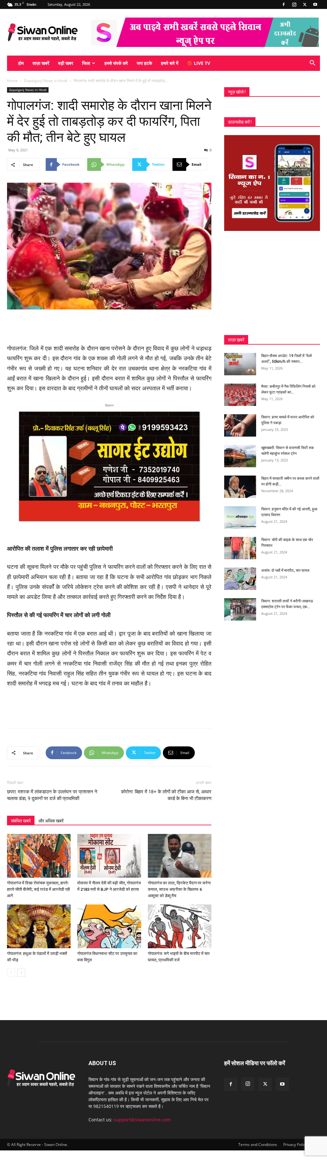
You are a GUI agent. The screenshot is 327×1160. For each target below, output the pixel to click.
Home (12, 80)
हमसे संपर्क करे (116, 63)
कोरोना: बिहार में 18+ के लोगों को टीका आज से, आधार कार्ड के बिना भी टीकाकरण (166, 795)
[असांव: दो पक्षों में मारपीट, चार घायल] (240, 579)
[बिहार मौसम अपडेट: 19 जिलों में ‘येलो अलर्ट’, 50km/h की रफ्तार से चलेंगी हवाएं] (240, 364)
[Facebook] (283, 4)
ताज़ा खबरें (41, 63)
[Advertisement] (109, 327)
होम (21, 63)
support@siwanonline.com (142, 1120)
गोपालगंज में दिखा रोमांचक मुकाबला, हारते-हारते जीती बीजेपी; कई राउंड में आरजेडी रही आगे (38, 889)
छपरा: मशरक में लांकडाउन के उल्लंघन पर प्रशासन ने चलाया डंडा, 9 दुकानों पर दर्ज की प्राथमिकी (52, 795)
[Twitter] (304, 4)
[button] (312, 64)
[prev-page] (11, 973)
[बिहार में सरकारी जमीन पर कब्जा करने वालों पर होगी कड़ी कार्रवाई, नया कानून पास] (240, 487)
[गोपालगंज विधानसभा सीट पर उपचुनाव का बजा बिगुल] (109, 926)
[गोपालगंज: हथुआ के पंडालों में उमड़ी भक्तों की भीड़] (39, 926)
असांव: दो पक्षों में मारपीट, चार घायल (285, 570)
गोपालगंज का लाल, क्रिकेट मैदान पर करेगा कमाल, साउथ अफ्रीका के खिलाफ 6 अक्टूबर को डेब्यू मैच (179, 889)
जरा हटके (144, 63)
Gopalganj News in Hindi (45, 80)
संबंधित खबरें (21, 820)
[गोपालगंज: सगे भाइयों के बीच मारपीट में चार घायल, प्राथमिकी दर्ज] (179, 926)
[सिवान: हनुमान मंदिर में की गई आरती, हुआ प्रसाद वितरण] (240, 517)
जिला (86, 63)
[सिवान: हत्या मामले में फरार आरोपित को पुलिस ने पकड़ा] (240, 425)
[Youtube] (315, 4)
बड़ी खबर (65, 63)
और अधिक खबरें (51, 820)
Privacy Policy (295, 1144)
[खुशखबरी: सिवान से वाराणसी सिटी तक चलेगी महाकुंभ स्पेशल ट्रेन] (240, 456)
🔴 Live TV (198, 63)
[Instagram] (294, 4)
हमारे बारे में (169, 63)
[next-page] (21, 973)
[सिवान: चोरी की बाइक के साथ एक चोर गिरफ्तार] (240, 548)
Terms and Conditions (257, 1144)
